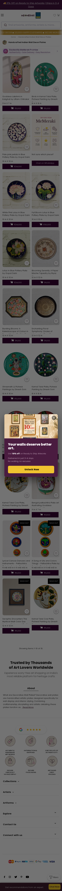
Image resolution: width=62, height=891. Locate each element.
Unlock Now (32, 469)
